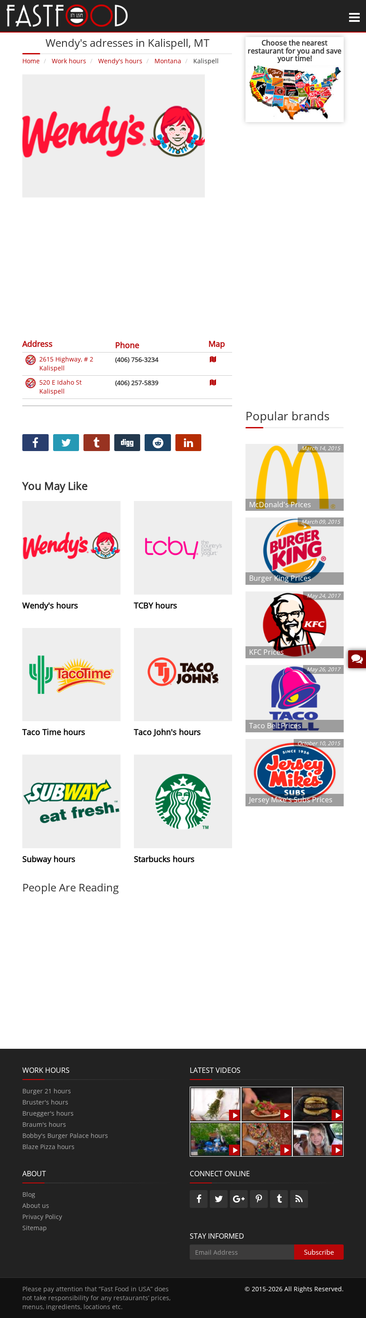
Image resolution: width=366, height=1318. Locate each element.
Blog (28, 1194)
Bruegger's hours (48, 1113)
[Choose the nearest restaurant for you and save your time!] (294, 91)
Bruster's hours (45, 1102)
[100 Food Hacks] (215, 1103)
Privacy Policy (42, 1216)
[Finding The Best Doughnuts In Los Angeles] (266, 1138)
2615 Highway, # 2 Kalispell (66, 363)
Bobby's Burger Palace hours (65, 1135)
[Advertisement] (127, 267)
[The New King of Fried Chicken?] (215, 1138)
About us (35, 1205)
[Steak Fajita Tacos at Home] (266, 1103)
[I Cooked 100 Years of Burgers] (318, 1103)
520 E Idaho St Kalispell (60, 386)
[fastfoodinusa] (67, 15)
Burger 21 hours (46, 1091)
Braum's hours (44, 1124)
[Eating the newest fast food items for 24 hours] (318, 1138)
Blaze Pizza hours (48, 1146)
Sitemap (34, 1228)
